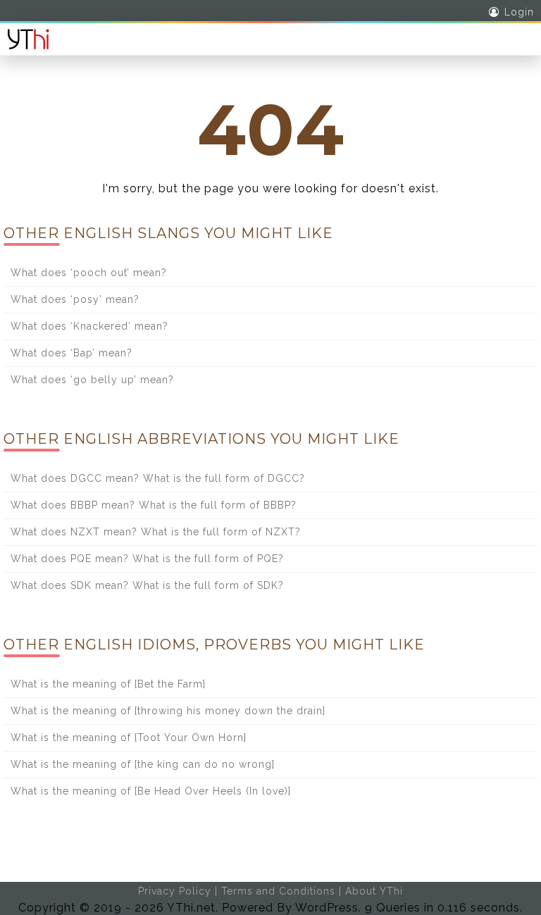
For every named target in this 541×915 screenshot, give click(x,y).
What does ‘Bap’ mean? (71, 353)
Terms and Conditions (278, 891)
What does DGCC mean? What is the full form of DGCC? (158, 478)
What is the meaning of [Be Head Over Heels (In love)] (151, 791)
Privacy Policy (174, 891)
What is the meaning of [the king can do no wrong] (143, 764)
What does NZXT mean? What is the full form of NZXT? (156, 531)
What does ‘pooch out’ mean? (89, 272)
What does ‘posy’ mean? (75, 299)
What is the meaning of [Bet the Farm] (108, 684)
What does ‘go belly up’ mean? (92, 379)
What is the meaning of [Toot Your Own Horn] (129, 737)
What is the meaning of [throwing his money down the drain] (168, 710)
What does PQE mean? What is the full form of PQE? (147, 558)
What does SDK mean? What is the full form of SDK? (147, 585)
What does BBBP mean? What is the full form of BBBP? (154, 505)
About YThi (374, 891)
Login (519, 12)
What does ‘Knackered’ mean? (89, 326)
